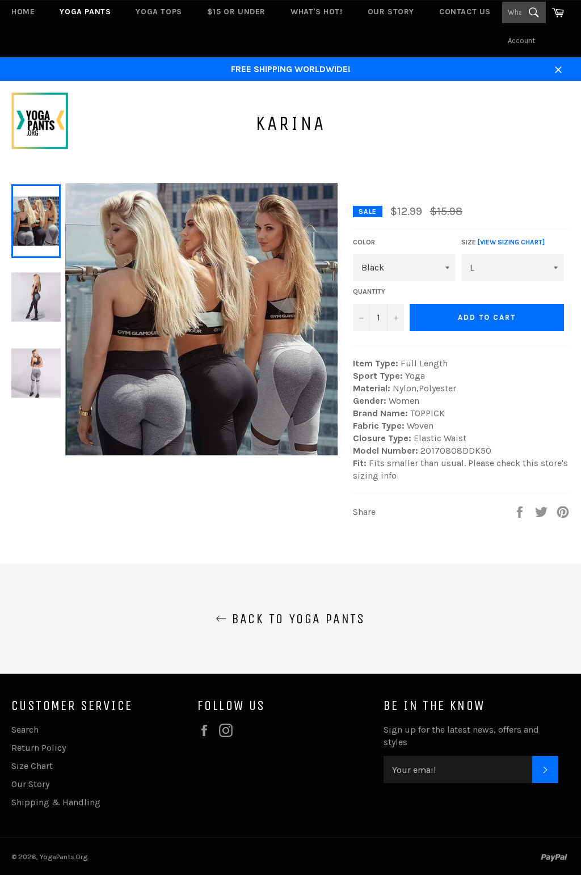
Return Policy (38, 747)
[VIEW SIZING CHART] (511, 242)
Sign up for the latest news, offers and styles (461, 735)
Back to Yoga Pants (296, 619)
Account (521, 40)
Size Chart (32, 765)
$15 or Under (236, 11)
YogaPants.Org (63, 856)
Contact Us (465, 11)
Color (364, 242)
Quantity (369, 291)
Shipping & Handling (55, 802)
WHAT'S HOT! (316, 11)
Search (25, 729)
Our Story (391, 11)
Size (503, 242)
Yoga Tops (159, 11)
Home (23, 11)
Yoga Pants (85, 11)
